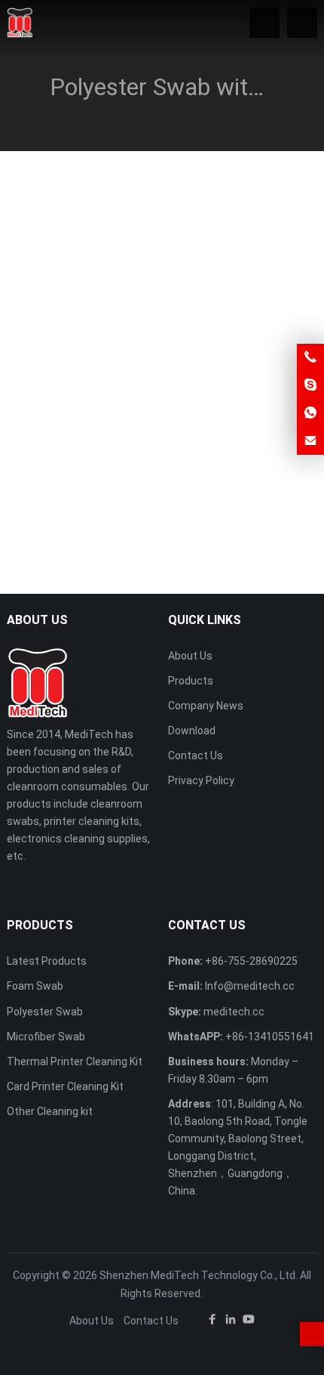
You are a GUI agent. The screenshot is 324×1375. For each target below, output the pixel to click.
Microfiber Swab (46, 1036)
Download (191, 731)
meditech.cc (233, 1012)
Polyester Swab (45, 1012)
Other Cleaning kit (50, 1111)
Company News (205, 706)
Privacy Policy (201, 780)
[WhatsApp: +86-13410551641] (310, 413)
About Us (190, 656)
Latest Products (47, 961)
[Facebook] (212, 1322)
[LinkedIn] (231, 1322)
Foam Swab (35, 986)
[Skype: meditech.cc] (310, 385)
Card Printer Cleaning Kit (65, 1086)
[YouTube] (249, 1322)
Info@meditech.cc (250, 986)
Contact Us (195, 755)
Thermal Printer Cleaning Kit (74, 1061)
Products (190, 681)
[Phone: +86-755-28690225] (310, 357)
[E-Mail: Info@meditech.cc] (310, 441)
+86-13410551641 (269, 1036)
